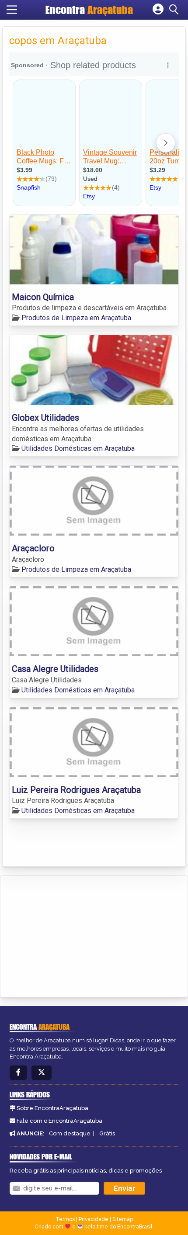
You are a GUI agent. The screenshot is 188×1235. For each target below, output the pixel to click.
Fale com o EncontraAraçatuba (59, 1120)
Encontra (89, 9)
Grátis (107, 1133)
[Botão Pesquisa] (175, 9)
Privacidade (93, 1219)
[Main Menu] (12, 9)
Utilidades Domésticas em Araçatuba (78, 448)
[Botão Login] (158, 9)
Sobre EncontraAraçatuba (52, 1108)
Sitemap (122, 1219)
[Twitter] (41, 1072)
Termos (65, 1219)
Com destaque (70, 1133)
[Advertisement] (72, 934)
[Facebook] (18, 1072)
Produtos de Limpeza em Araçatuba (76, 318)
